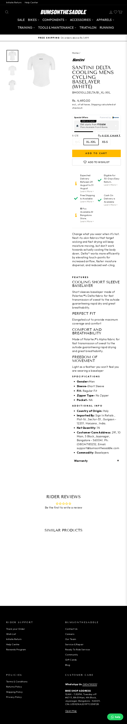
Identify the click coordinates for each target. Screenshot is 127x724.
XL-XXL (91, 142)
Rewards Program (16, 649)
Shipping (96, 104)
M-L (77, 142)
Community (71, 654)
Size (96, 135)
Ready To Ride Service (77, 649)
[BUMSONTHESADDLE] (63, 12)
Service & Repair (74, 644)
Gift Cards (71, 659)
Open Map (71, 710)
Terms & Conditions (16, 681)
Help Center (31, 2)
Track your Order (15, 628)
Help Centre (13, 644)
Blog (67, 664)
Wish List (11, 634)
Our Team (70, 639)
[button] (96, 460)
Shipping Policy (14, 691)
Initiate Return (14, 2)
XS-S (105, 142)
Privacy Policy (14, 697)
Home (75, 52)
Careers (69, 634)
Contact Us (71, 628)
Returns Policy (14, 686)
